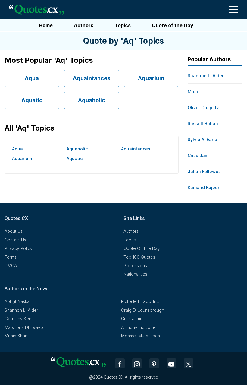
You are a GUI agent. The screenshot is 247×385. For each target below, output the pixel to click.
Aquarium (151, 78)
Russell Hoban (203, 123)
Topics (122, 25)
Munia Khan (16, 335)
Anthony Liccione (138, 327)
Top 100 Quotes (139, 257)
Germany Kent (19, 318)
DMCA (11, 265)
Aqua (32, 78)
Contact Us (15, 239)
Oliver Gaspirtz (203, 107)
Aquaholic (91, 100)
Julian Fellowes (204, 171)
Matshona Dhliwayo (24, 327)
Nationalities (135, 273)
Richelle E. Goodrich (141, 301)
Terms (11, 257)
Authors (83, 25)
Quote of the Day (172, 25)
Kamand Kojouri (204, 187)
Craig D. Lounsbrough (142, 310)
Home (46, 25)
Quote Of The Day (142, 248)
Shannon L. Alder (206, 75)
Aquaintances (91, 78)
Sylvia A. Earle (202, 139)
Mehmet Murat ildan (140, 335)
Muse (193, 91)
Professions (135, 265)
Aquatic (31, 100)
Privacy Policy (19, 248)
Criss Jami (199, 155)
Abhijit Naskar (18, 301)
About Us (14, 231)
